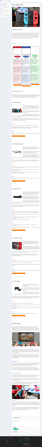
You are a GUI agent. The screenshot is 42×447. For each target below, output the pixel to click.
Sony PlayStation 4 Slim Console (25, 37)
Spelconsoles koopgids (5, 15)
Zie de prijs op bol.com (17, 56)
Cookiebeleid (7, 441)
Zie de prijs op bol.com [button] (18, 230)
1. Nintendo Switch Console (6, 6)
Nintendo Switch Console (16, 36)
